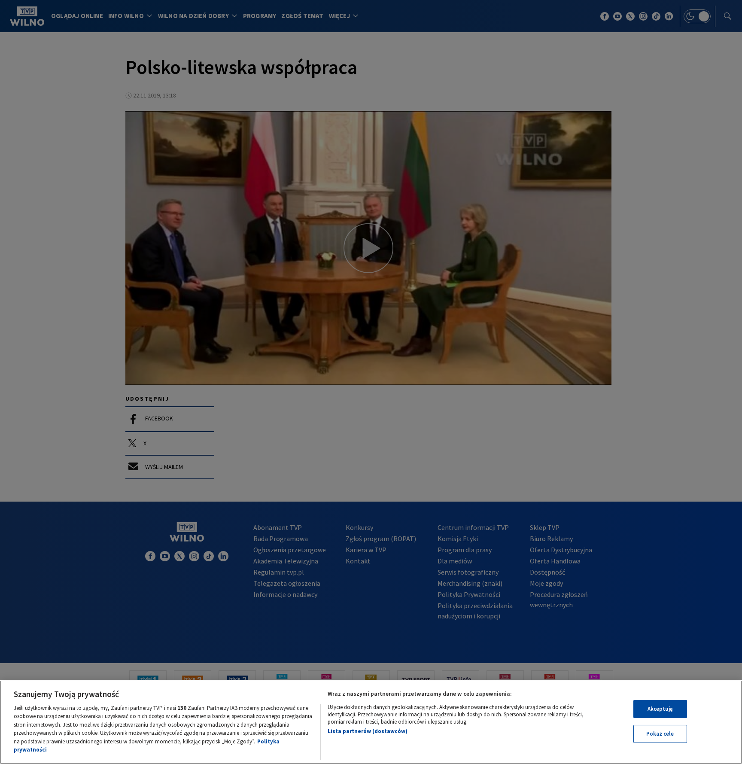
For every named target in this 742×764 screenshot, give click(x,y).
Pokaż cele (660, 733)
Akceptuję (660, 708)
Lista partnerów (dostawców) (367, 731)
